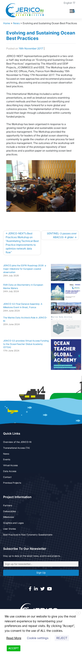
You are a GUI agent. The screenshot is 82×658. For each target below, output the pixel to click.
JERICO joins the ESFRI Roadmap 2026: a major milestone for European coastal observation (24, 269)
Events (6, 459)
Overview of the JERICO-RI (17, 442)
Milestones (8, 517)
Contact (7, 477)
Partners (7, 505)
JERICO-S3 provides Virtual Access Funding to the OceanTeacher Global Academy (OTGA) (26, 344)
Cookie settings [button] (38, 638)
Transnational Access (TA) (16, 448)
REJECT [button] (61, 638)
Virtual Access (10, 465)
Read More (13, 638)
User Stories (9, 528)
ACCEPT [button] (13, 648)
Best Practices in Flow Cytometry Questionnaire (27, 534)
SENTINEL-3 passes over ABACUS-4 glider (62, 235)
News (6, 453)
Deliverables (9, 511)
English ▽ (69, 2)
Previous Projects (12, 482)
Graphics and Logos (13, 523)
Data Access (9, 471)
